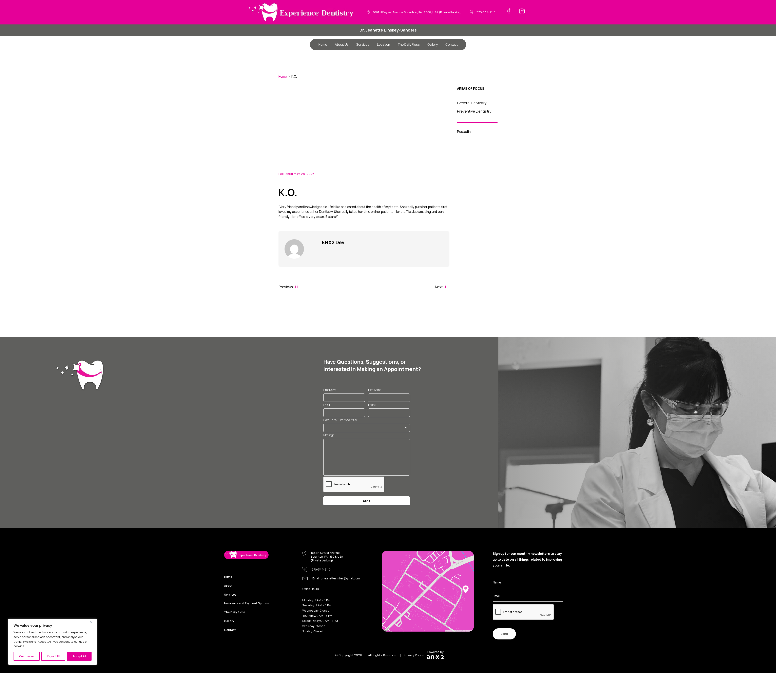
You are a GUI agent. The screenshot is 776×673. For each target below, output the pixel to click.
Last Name (374, 390)
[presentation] (523, 612)
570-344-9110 (486, 12)
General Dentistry (471, 103)
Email (326, 405)
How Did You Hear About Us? (340, 420)
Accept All (79, 656)
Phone (372, 405)
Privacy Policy (414, 655)
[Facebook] (509, 11)
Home (322, 44)
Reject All (53, 656)
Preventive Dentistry (474, 111)
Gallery (432, 44)
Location (383, 44)
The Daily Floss (409, 44)
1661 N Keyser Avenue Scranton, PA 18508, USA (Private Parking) (417, 12)
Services (362, 44)
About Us (342, 44)
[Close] (92, 622)
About (228, 586)
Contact (451, 44)
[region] (52, 642)
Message (328, 435)
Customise (26, 656)
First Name (329, 390)
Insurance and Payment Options (246, 603)
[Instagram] (522, 11)
